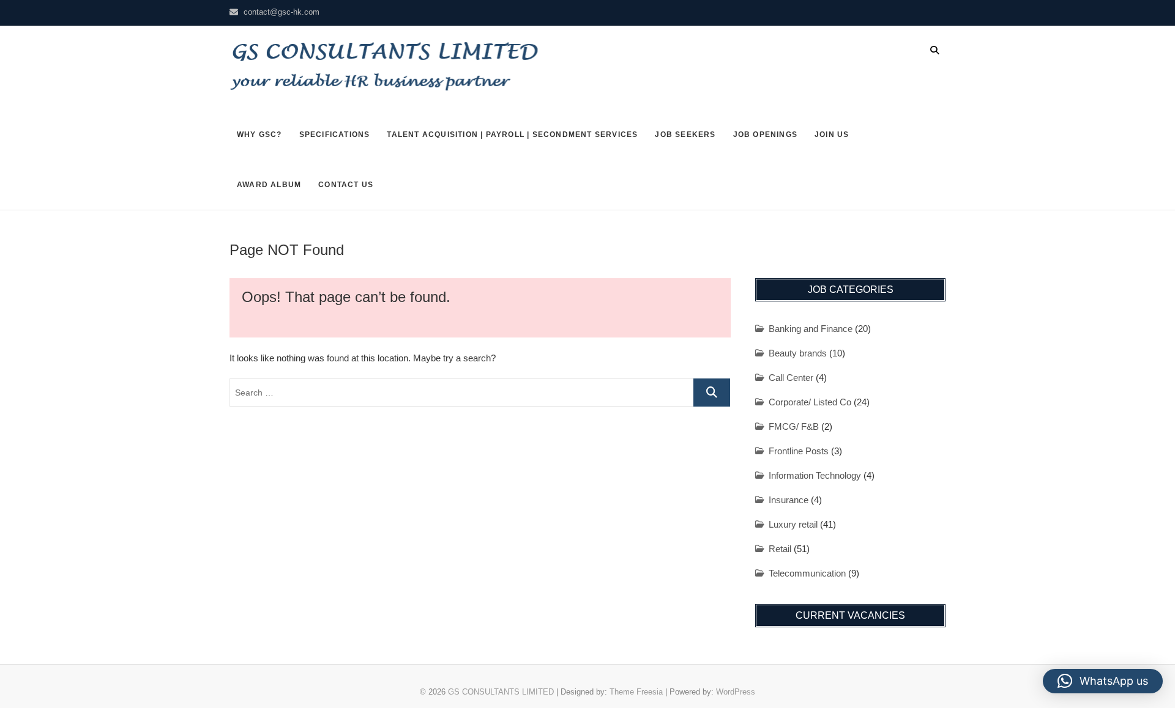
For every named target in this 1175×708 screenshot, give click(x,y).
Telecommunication (807, 573)
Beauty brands (798, 353)
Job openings (765, 134)
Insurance (788, 500)
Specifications (334, 134)
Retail (780, 549)
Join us (832, 134)
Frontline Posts (799, 451)
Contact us (345, 184)
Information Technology (815, 475)
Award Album (269, 184)
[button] (1103, 681)
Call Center (791, 377)
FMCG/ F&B (794, 426)
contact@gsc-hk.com (281, 12)
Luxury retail (793, 524)
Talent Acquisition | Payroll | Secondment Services (512, 134)
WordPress (735, 691)
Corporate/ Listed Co (810, 402)
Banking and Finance (810, 328)
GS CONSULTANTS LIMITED (501, 691)
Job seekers (685, 134)
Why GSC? (259, 134)
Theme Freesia (636, 691)
